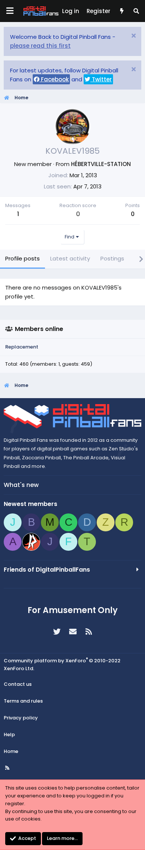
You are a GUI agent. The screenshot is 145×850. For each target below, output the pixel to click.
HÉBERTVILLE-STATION (101, 164)
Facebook (54, 79)
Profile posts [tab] (22, 258)
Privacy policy (21, 717)
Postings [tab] (112, 258)
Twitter (101, 79)
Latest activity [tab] (70, 258)
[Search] (136, 11)
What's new (21, 485)
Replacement (21, 346)
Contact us (18, 684)
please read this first (40, 46)
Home (11, 751)
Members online (39, 329)
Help (9, 734)
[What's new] (121, 11)
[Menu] (9, 11)
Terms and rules (23, 700)
